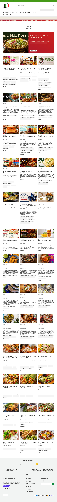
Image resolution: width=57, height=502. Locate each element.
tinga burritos (34, 80)
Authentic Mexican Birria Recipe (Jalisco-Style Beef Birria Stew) (27, 241)
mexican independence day (48, 82)
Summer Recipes (23, 117)
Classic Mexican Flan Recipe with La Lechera (10, 137)
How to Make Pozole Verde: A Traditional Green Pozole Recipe (40, 36)
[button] (54, 6)
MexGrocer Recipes (27, 115)
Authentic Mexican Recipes (7, 145)
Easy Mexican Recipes (24, 275)
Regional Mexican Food (12, 84)
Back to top (28, 474)
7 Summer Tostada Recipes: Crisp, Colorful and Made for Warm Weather (27, 106)
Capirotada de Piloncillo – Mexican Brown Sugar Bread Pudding (28, 326)
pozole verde (44, 43)
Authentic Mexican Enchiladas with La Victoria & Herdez (28, 357)
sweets (22, 338)
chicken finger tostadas (27, 76)
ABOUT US (28, 480)
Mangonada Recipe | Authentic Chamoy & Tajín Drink (44, 241)
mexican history (41, 82)
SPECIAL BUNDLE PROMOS (7, 14)
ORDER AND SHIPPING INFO (30, 483)
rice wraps (30, 422)
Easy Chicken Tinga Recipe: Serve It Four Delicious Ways (27, 69)
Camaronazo (5, 181)
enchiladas (40, 182)
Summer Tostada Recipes (30, 117)
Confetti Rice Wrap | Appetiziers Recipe (44, 387)
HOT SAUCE (5, 10)
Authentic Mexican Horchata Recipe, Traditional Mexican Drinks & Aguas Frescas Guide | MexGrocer (28, 205)
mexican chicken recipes (24, 80)
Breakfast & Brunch (31, 305)
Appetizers (4, 367)
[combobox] (30, 5)
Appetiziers (5, 275)
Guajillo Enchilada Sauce (12, 81)
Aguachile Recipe (41, 204)
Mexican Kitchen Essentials (30, 219)
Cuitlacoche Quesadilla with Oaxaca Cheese (11, 296)
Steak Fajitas (40, 150)
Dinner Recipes (49, 180)
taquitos (22, 450)
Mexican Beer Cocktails (6, 185)
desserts (10, 146)
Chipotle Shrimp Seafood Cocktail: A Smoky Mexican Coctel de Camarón (10, 106)
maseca (40, 117)
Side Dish (4, 397)
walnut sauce (48, 87)
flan (13, 146)
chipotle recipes (23, 78)
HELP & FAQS (28, 486)
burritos (22, 76)
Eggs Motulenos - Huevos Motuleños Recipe (46, 443)
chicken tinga (34, 76)
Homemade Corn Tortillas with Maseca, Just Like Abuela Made (45, 106)
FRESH (16, 12)
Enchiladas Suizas (45, 182)
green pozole (38, 41)
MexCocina (9, 183)
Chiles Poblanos (5, 335)
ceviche (22, 115)
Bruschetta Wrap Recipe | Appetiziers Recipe (46, 416)
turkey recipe (40, 367)
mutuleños (45, 450)
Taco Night (44, 150)
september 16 (46, 85)
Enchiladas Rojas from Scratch (13, 79)
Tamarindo (28, 152)
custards (13, 145)
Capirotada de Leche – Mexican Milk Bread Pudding (45, 326)
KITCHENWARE (27, 12)
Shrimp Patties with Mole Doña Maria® (27, 266)
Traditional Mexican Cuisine (30, 277)
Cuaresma (9, 275)
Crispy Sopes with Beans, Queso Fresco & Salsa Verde (44, 296)
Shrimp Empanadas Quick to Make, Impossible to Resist (10, 266)
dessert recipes (5, 146)
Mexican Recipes (33, 43)
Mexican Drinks (30, 150)
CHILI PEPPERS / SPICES (18, 10)
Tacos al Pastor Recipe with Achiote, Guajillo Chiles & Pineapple (28, 171)
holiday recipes (46, 80)
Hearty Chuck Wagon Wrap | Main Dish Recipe (10, 416)
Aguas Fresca (23, 216)
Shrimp (4, 117)
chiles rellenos (10, 367)
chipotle (4, 115)
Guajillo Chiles (5, 81)
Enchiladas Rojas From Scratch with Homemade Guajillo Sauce (11, 69)
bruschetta (44, 422)
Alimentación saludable (24, 305)
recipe (11, 115)
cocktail (8, 115)
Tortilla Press (50, 117)
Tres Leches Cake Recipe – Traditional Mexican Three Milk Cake (10, 241)
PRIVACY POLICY (29, 488)
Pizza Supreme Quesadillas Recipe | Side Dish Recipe (10, 387)
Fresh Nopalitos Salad (25, 295)
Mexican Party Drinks (24, 221)
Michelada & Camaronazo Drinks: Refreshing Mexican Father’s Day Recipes (10, 171)
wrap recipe (22, 424)
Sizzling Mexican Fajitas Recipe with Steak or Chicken (45, 137)
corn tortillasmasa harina (42, 115)
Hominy (47, 41)
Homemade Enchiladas (6, 82)
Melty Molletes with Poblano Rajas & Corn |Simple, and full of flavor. (11, 326)
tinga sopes (22, 81)
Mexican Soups (39, 43)
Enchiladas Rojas (5, 79)
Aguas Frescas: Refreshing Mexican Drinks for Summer (27, 137)
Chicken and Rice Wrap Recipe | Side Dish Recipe (27, 387)
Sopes (30, 80)
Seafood (15, 115)
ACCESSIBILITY (28, 489)
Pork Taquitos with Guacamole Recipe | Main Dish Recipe (28, 443)
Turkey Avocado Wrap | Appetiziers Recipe (45, 357)
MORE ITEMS (35, 12)
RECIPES (6, 22)
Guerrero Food (43, 41)
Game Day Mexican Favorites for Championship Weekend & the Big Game (10, 357)
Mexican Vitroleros (30, 221)
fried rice (26, 422)
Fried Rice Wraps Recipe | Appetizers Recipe (27, 416)
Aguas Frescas (23, 147)
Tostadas (27, 81)
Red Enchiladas (5, 84)
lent (28, 275)
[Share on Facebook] (31, 28)
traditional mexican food (42, 87)
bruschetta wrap (49, 422)
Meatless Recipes (33, 275)
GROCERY (21, 12)
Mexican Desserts (5, 148)
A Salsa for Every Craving (8, 204)
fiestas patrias (33, 41)
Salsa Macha (33, 115)
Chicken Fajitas (41, 147)
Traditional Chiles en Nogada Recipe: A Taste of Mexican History (46, 69)
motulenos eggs (41, 450)
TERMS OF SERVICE (29, 491)
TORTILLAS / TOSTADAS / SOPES (8, 12)
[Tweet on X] (29, 28)
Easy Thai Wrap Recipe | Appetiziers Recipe (10, 443)
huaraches (28, 78)
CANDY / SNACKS (27, 10)
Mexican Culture (23, 368)
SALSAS (10, 10)
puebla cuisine (40, 85)
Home (3, 22)
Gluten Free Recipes (49, 115)
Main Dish (14, 367)
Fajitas (45, 147)
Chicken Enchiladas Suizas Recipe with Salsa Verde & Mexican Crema (45, 171)
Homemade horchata (29, 147)
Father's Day (5, 183)
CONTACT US (28, 481)
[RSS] (8, 22)
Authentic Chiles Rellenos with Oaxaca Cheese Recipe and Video (45, 266)
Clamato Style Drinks (11, 181)
